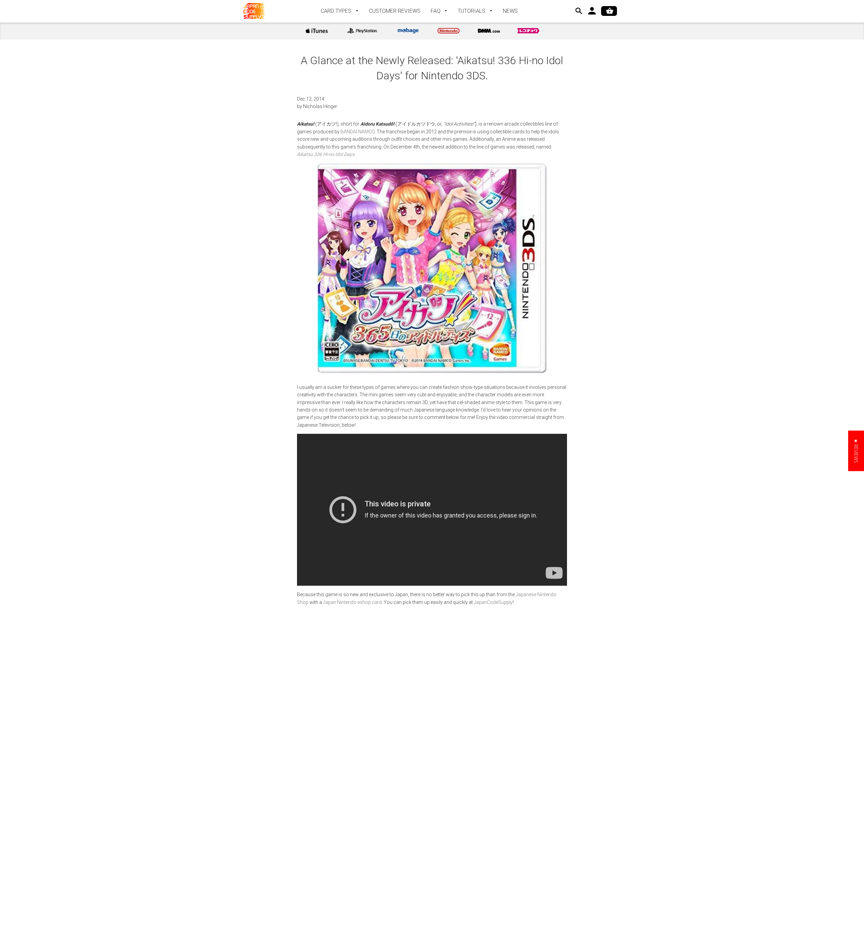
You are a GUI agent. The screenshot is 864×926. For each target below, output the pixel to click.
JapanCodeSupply (493, 602)
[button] (856, 450)
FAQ (436, 11)
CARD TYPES (337, 11)
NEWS (510, 11)
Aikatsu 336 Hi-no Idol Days (325, 154)
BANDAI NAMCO (358, 131)
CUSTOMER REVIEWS (395, 11)
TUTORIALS (472, 11)
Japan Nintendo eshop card (352, 602)
